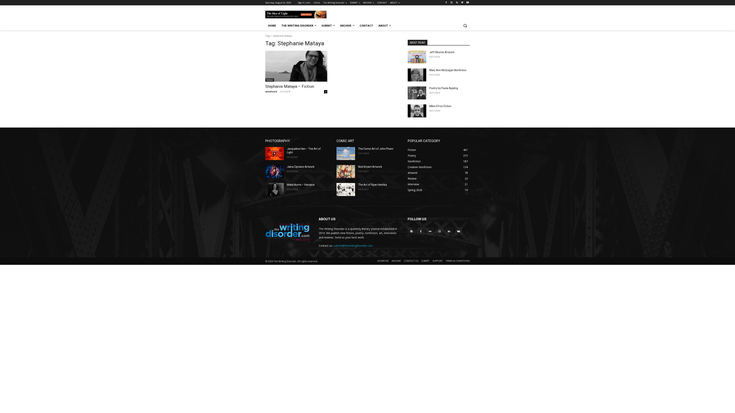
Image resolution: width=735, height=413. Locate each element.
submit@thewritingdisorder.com (353, 245)
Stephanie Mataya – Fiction (289, 86)
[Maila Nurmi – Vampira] (274, 189)
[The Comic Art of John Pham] (345, 153)
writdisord (271, 91)
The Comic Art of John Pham (375, 148)
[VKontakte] (458, 231)
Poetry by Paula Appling (443, 88)
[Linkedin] (449, 231)
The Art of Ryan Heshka (372, 184)
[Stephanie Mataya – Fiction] (296, 66)
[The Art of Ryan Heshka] (345, 189)
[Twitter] (457, 3)
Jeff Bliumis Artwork (441, 52)
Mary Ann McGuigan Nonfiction (447, 70)
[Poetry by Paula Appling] (417, 92)
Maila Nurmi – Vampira (300, 184)
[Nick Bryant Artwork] (345, 171)
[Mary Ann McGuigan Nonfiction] (417, 74)
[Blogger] (411, 231)
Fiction (269, 80)
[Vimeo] (462, 3)
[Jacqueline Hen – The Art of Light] (274, 153)
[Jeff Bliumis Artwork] (417, 56)
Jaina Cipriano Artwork (300, 166)
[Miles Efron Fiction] (417, 110)
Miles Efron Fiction (440, 106)
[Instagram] (451, 3)
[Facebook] (446, 3)
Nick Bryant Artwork (370, 166)
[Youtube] (467, 3)
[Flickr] (430, 231)
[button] (465, 25)
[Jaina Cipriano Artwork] (274, 171)
